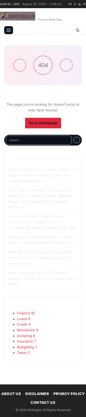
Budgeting (27, 347)
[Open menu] (8, 30)
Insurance (26, 341)
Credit (24, 324)
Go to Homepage (43, 123)
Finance (26, 313)
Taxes (23, 352)
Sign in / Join (10, 4)
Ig (79, 4)
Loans (23, 319)
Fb (70, 4)
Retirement (27, 330)
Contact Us (43, 402)
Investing (26, 336)
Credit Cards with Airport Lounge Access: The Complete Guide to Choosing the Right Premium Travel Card (42, 222)
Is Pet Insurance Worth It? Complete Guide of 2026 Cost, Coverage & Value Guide (41, 278)
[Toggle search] (77, 30)
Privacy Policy (69, 393)
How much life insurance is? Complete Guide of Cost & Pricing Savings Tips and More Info (40, 258)
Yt (84, 4)
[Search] (76, 140)
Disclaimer (37, 393)
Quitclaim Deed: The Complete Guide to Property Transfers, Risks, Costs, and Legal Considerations (41, 175)
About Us (11, 393)
